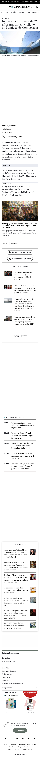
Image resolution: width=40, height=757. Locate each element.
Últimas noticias (15, 1)
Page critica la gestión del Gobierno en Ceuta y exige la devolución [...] (22, 435)
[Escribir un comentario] (20, 136)
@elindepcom (6, 129)
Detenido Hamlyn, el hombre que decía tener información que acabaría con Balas (22, 466)
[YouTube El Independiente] (17, 739)
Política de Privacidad (10, 744)
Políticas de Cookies (13, 749)
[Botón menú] (3, 7)
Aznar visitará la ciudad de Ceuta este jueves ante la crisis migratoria (22, 455)
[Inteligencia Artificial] (11, 709)
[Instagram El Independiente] (23, 739)
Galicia (5, 244)
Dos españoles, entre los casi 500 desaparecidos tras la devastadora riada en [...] (22, 445)
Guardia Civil (6, 677)
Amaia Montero (25, 1)
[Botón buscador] (37, 7)
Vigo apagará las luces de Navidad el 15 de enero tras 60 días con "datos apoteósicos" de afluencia (19, 225)
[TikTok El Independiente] (34, 739)
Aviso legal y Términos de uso (27, 744)
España (13, 12)
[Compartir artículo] (3, 136)
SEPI (4, 665)
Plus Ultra (5, 668)
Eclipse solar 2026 (8, 662)
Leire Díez (5, 680)
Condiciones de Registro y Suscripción (20, 747)
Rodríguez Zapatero (9, 671)
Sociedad (14, 244)
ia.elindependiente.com (12, 713)
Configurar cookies (27, 749)
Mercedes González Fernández (12, 684)
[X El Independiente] (5, 739)
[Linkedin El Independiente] (28, 739)
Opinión (4, 12)
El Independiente (9, 125)
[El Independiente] (20, 7)
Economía (22, 12)
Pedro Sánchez (7, 674)
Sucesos (5, 18)
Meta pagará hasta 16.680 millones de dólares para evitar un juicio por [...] (23, 425)
